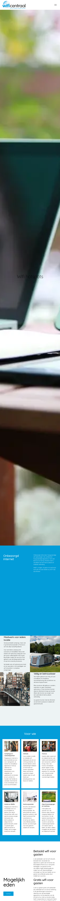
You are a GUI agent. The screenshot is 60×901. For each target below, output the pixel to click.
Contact (8, 894)
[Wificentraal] (26, 5)
